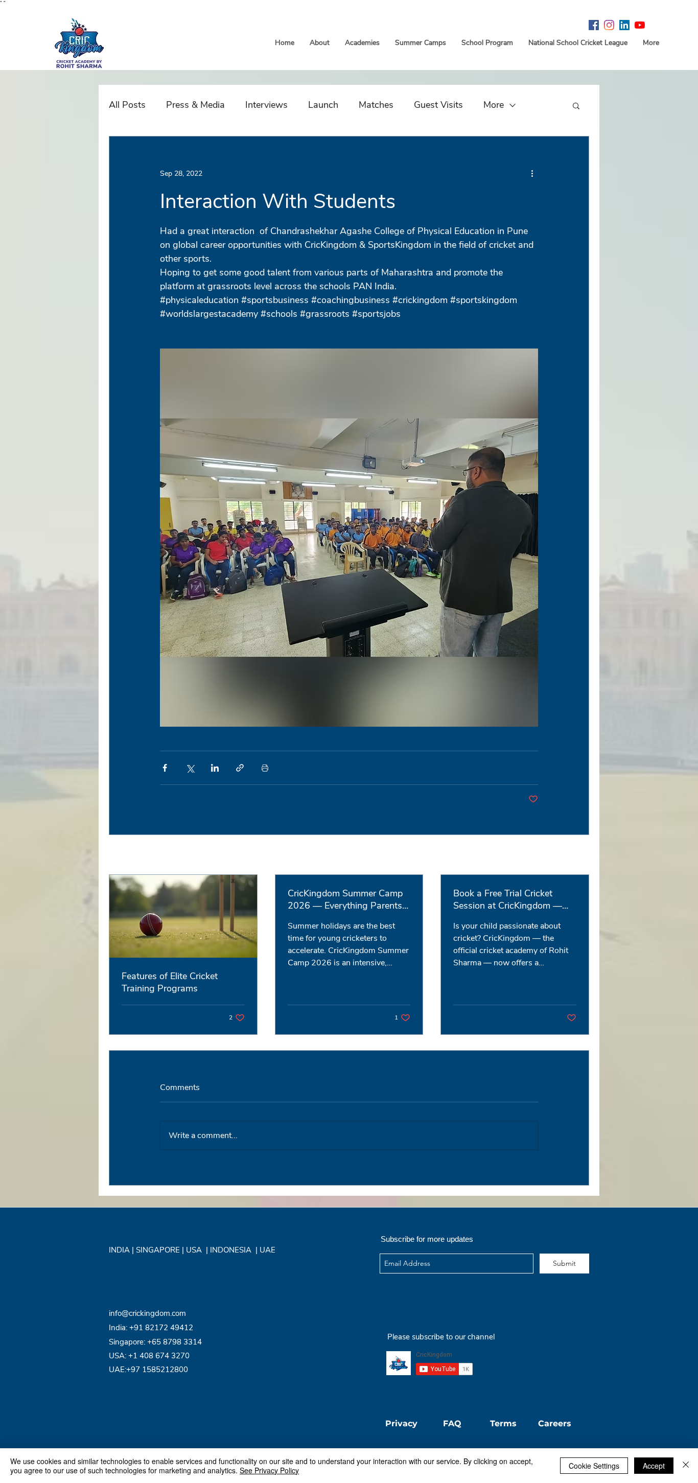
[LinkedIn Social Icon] (624, 25)
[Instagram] (609, 25)
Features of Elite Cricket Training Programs (170, 982)
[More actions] (532, 173)
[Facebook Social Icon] (594, 25)
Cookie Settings (594, 1466)
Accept (654, 1466)
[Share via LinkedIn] (215, 768)
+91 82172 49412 (161, 1328)
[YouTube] (640, 25)
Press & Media (195, 105)
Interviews (266, 105)
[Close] (686, 1465)
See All (578, 856)
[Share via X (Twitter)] (190, 768)
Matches (376, 105)
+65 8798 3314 (174, 1342)
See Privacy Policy (269, 1470)
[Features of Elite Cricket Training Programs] (183, 916)
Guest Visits (438, 105)
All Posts (127, 105)
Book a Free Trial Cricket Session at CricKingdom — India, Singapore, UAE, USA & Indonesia (513, 899)
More (493, 105)
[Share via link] (240, 768)
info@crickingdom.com (147, 1313)
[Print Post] (265, 768)
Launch (323, 105)
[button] (576, 105)
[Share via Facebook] (165, 768)
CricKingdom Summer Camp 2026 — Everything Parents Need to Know (345, 899)
